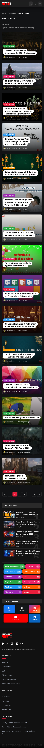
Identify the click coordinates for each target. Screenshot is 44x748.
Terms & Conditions (9, 679)
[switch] (35, 3)
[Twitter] (7, 643)
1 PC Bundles (6, 705)
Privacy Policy (7, 675)
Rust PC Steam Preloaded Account (14, 727)
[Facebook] (2, 643)
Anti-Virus (5, 701)
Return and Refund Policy (11, 684)
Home (4, 13)
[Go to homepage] (6, 3)
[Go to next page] (39, 494)
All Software (6, 697)
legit (3, 671)
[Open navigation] (40, 3)
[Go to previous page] (4, 494)
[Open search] (31, 3)
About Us (5, 662)
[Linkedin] (17, 643)
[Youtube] (21, 643)
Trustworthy (6, 667)
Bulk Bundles (6, 709)
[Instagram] (12, 643)
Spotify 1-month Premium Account (14, 723)
